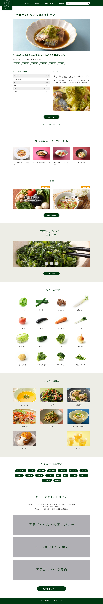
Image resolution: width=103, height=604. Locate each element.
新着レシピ (28, 3)
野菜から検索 (49, 3)
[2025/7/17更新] (71, 199)
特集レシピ (38, 3)
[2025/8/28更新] (31, 199)
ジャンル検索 (60, 3)
